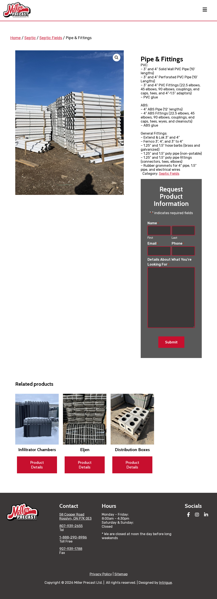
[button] (116, 57)
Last (174, 238)
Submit (171, 342)
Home (15, 38)
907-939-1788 (70, 549)
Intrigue (165, 583)
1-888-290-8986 (73, 537)
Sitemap (121, 574)
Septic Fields (50, 38)
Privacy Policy (101, 574)
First (150, 238)
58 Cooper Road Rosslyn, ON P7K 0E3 (75, 516)
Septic (30, 38)
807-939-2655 (71, 526)
